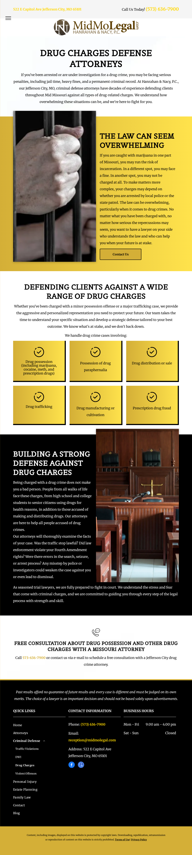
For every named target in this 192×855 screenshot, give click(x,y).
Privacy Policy (139, 839)
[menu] (8, 18)
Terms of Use (122, 839)
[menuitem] (39, 725)
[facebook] (71, 765)
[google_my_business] (81, 765)
